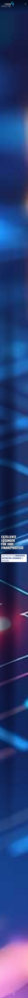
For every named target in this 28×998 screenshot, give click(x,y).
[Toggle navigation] (25, 4)
